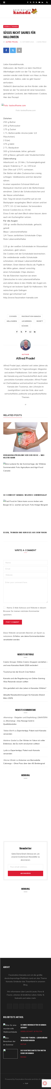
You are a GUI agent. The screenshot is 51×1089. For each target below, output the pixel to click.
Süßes (25, 326)
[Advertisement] (25, 808)
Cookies (13, 316)
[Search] (47, 2)
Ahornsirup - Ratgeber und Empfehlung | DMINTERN (25, 717)
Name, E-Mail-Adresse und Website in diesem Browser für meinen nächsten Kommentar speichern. (24, 611)
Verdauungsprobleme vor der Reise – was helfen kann (23, 456)
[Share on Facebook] (6, 50)
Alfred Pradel (12, 42)
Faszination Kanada (31, 316)
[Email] (30, 332)
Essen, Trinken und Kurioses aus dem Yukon (25, 532)
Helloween (12, 321)
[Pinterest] (26, 332)
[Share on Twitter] (13, 50)
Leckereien (27, 321)
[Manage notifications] (45, 1083)
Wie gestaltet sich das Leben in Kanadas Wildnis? (24, 688)
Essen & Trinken (11, 26)
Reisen (23, 1057)
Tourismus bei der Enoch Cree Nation (19, 672)
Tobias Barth (8, 730)
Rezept (40, 321)
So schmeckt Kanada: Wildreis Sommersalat (25, 495)
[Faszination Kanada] (25, 11)
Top (26, 1083)
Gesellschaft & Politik (31, 1031)
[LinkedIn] (35, 332)
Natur (23, 1044)
